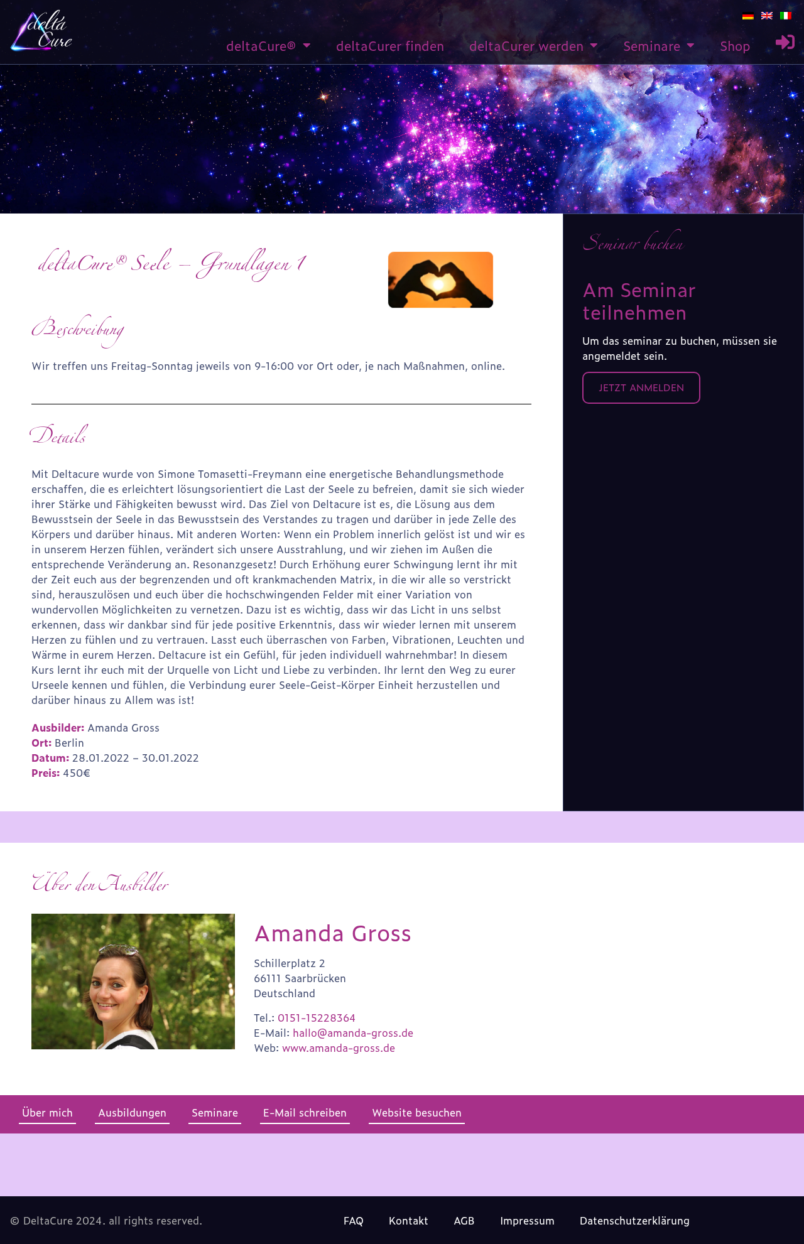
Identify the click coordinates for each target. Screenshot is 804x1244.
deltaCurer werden (526, 45)
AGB (464, 1220)
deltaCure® (261, 45)
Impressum (527, 1220)
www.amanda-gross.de (338, 1047)
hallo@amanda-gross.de (353, 1032)
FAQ (354, 1220)
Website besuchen (417, 1112)
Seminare (651, 45)
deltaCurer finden (390, 45)
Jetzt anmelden (641, 387)
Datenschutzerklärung (635, 1220)
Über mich (47, 1112)
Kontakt (408, 1220)
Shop (735, 45)
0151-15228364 (317, 1017)
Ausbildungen (132, 1112)
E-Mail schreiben (305, 1112)
